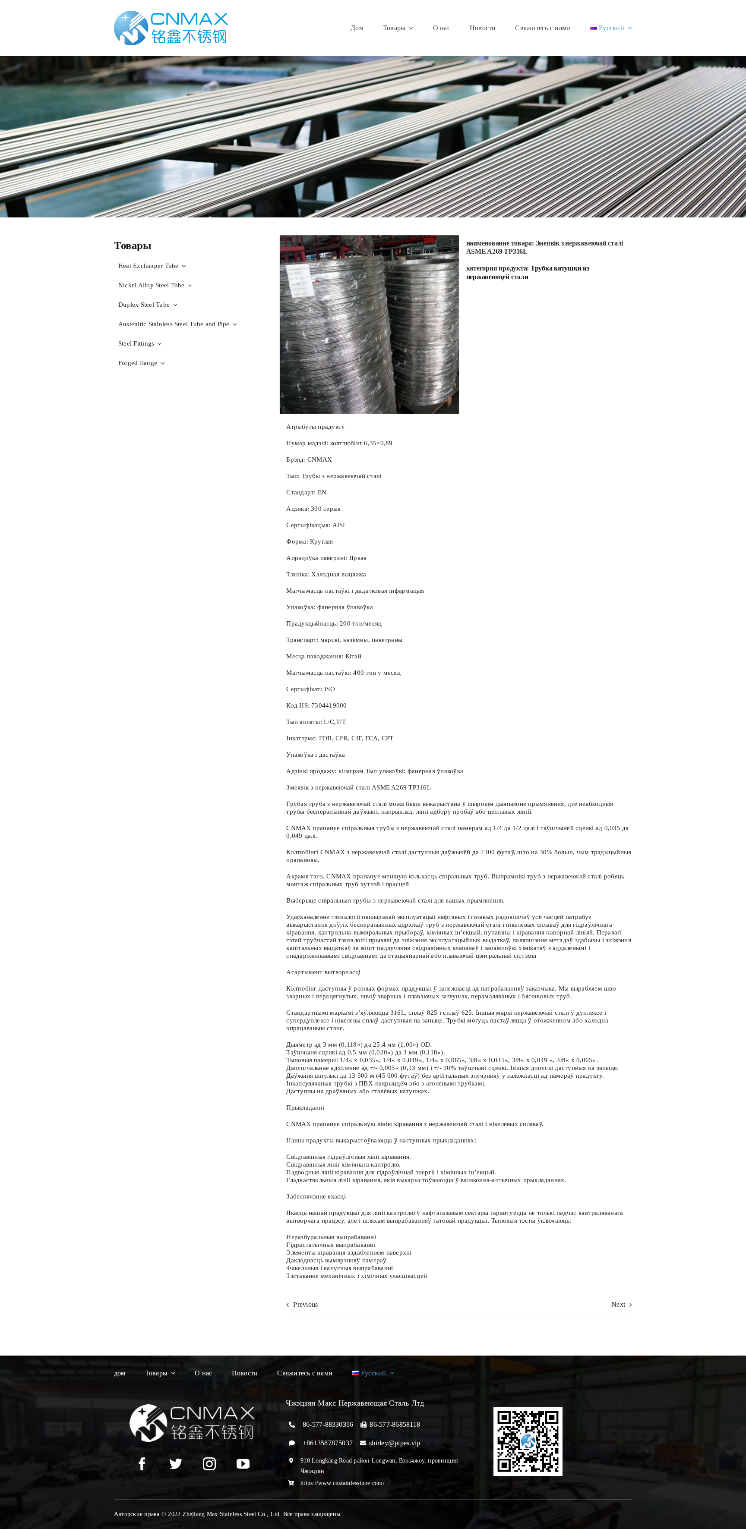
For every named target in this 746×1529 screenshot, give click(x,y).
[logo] (171, 14)
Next (618, 1304)
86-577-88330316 (328, 1424)
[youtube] (243, 1463)
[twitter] (175, 1463)
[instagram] (209, 1463)
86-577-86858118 (395, 1424)
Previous (305, 1304)
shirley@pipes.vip (394, 1443)
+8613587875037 (328, 1443)
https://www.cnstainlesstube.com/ (342, 1483)
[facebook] (142, 1463)
